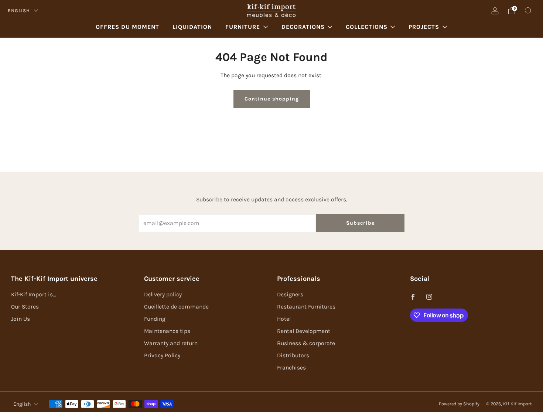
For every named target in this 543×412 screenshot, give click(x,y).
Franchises (291, 367)
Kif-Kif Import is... (33, 294)
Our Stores (25, 306)
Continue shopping (272, 99)
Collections (366, 26)
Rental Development (303, 331)
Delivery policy (163, 294)
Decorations (303, 26)
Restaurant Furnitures (306, 306)
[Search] (528, 10)
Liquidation (192, 26)
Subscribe (360, 223)
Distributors (293, 355)
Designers (290, 294)
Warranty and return (171, 343)
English (19, 10)
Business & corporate (306, 343)
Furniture (242, 26)
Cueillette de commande (176, 306)
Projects (424, 26)
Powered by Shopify (459, 403)
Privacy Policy (162, 355)
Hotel (284, 319)
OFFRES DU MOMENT (127, 26)
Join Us (20, 319)
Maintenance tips (167, 331)
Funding (154, 319)
